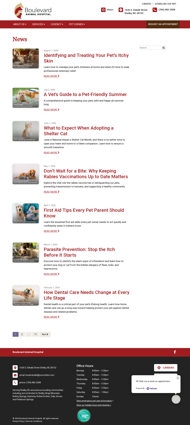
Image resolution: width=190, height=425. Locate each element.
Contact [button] (56, 24)
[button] (176, 399)
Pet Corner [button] (76, 24)
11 (35, 334)
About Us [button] (19, 24)
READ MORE (51, 76)
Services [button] (38, 24)
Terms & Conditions (33, 421)
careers (168, 367)
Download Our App (165, 4)
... (28, 334)
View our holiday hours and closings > (93, 405)
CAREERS (146, 4)
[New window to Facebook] (174, 353)
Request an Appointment (163, 24)
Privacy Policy (18, 421)
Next (44, 334)
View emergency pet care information (94, 401)
